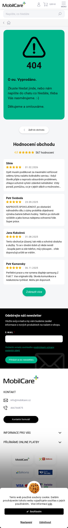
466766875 (16, 407)
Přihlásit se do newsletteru (21, 360)
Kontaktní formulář (21, 419)
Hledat (60, 14)
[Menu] (63, 4)
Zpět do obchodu (36, 130)
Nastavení (26, 522)
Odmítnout (45, 522)
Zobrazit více (34, 292)
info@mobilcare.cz (20, 400)
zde (50, 503)
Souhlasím (35, 511)
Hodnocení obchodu (34, 144)
